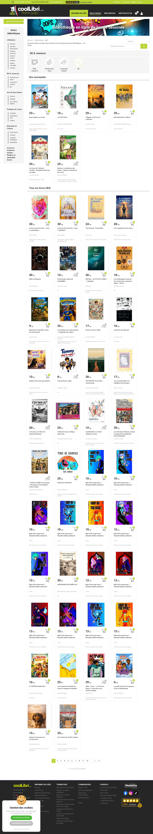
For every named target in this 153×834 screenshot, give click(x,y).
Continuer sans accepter (21, 829)
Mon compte (138, 2)
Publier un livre (82, 787)
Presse (80, 803)
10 (87, 761)
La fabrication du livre (107, 801)
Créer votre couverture (42, 811)
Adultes (10, 153)
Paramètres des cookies (21, 823)
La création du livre (106, 798)
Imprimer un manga (62, 818)
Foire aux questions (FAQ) (108, 795)
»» (99, 761)
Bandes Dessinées (41, 795)
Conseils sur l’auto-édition (108, 787)
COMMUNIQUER (84, 785)
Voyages (13, 113)
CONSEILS (104, 785)
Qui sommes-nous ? (19, 790)
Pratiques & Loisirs (14, 109)
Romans (12, 44)
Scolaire (12, 135)
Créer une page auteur (85, 790)
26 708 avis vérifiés (86, 2)
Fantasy (12, 68)
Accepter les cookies (21, 817)
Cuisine (12, 120)
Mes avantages (18, 792)
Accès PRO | (127, 2)
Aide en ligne (104, 790)
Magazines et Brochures (42, 793)
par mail (28, 2)
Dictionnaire (14, 132)
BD (11, 87)
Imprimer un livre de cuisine (65, 787)
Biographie (13, 142)
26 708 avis (132, 804)
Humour (12, 96)
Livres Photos (39, 790)
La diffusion (104, 803)
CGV (14, 795)
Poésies (12, 60)
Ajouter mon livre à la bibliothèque (15, 21)
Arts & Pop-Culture (14, 92)
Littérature (11, 40)
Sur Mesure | (117, 2)
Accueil (30, 40)
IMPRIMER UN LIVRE (43, 785)
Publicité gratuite (83, 797)
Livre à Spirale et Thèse (42, 798)
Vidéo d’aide (104, 793)
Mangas (12, 99)
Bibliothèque (39, 40)
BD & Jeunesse (13, 74)
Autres (9, 160)
